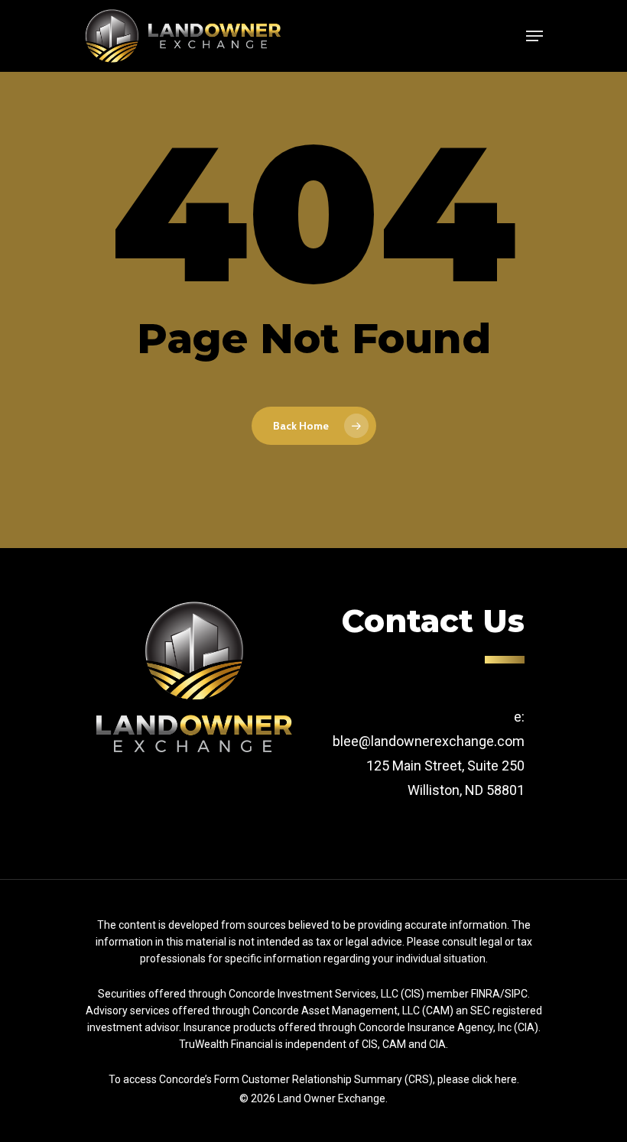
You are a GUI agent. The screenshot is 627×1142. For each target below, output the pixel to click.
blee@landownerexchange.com (429, 741)
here (506, 1079)
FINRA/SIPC (499, 994)
